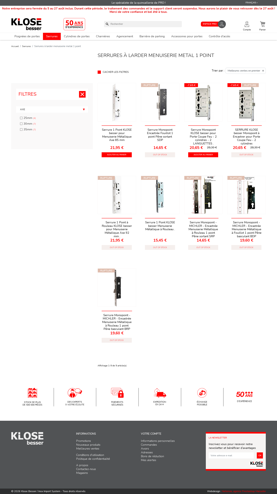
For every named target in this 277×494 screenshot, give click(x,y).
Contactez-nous (86, 469)
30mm (30, 124)
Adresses (147, 452)
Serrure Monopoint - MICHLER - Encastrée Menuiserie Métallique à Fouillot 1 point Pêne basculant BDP (246, 229)
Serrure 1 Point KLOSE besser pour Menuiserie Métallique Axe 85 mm (117, 135)
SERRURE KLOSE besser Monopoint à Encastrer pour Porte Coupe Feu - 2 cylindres (246, 136)
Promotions (83, 441)
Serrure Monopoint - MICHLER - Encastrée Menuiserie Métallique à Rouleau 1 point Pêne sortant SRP (203, 229)
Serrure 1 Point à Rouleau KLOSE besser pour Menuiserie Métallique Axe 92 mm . (117, 229)
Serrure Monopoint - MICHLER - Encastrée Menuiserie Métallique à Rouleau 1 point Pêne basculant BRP (117, 322)
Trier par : (218, 70)
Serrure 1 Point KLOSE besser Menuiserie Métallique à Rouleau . (160, 225)
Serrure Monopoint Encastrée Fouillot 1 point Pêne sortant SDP (160, 135)
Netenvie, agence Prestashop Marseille (244, 491)
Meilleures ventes (87, 448)
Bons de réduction (152, 456)
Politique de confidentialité (93, 459)
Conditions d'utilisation (90, 455)
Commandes (149, 445)
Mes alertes (148, 460)
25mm (30, 118)
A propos (82, 465)
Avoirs (145, 448)
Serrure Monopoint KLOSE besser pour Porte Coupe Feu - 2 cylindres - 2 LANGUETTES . (203, 136)
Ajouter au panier (116, 154)
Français (251, 2)
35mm (30, 129)
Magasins (82, 473)
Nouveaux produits (88, 445)
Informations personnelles (158, 441)
